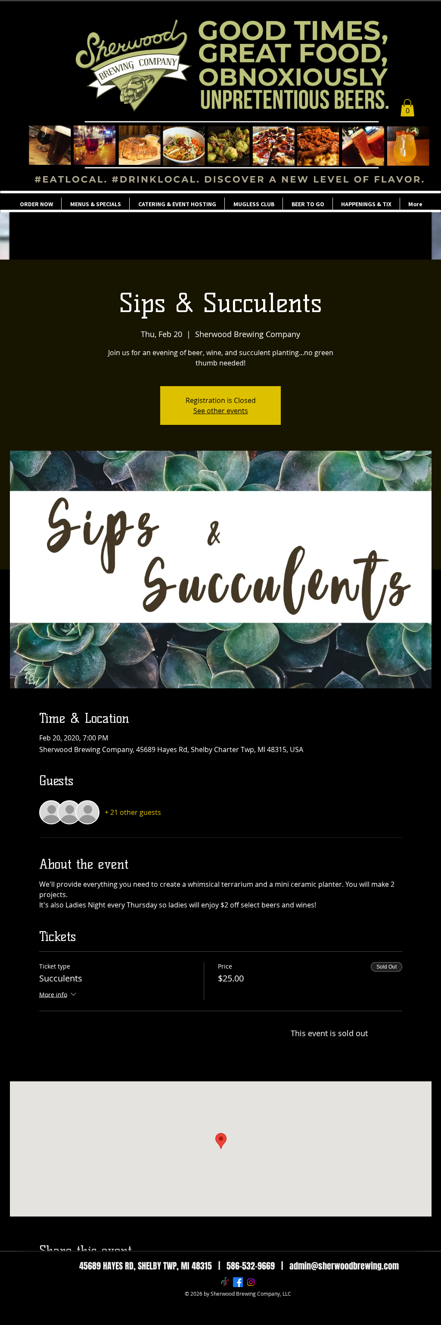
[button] (407, 108)
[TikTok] (225, 1282)
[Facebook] (238, 1282)
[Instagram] (251, 1282)
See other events (220, 410)
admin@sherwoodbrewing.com (344, 1266)
